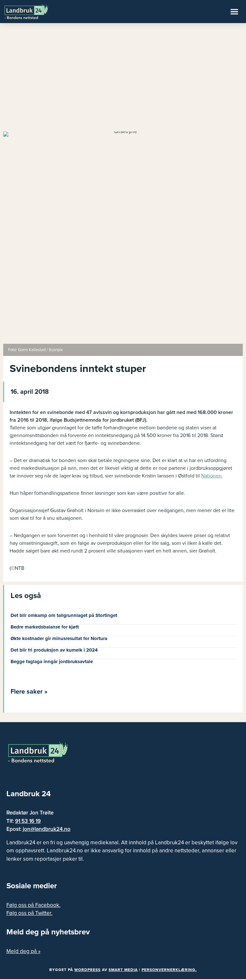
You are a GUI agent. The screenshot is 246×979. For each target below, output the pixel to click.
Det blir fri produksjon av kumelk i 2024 (54, 650)
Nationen (211, 476)
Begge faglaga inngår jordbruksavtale (52, 661)
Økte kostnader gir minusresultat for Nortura (59, 638)
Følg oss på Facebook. (33, 905)
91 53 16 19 (28, 821)
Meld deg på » (23, 951)
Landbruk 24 (35, 11)
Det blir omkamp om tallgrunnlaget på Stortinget (64, 615)
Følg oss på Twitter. (29, 913)
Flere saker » (29, 692)
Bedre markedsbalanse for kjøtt (45, 627)
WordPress (87, 969)
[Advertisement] (123, 80)
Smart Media (123, 969)
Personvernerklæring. (169, 969)
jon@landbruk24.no (46, 829)
